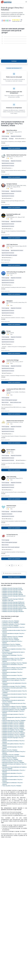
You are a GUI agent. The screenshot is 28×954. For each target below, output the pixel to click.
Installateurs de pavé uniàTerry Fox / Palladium (13, 733)
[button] (26, 1)
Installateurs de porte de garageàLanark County (14, 606)
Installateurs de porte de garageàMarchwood (13, 603)
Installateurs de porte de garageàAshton (12, 592)
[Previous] (7, 565)
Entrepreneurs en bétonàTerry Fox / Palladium (13, 658)
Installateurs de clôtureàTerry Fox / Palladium (13, 726)
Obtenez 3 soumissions (14, 577)
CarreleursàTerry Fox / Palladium (10, 622)
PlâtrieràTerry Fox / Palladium (9, 757)
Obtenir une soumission (14, 148)
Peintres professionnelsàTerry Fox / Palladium (13, 756)
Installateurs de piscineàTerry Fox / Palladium (13, 734)
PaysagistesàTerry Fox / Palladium (10, 754)
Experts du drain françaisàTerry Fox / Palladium (13, 720)
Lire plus (3, 143)
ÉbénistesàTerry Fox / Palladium (10, 638)
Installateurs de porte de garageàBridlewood (13, 602)
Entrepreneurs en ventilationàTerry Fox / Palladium (14, 708)
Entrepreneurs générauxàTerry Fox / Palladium (13, 709)
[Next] (21, 565)
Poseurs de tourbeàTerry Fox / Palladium (12, 761)
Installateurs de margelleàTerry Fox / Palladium (13, 729)
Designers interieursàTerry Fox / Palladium (12, 636)
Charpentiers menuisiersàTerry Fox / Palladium (13, 624)
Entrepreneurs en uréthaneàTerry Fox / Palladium (14, 706)
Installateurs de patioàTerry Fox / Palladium (12, 731)
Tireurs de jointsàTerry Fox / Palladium (11, 785)
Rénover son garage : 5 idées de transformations (14, 825)
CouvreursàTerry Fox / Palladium (10, 625)
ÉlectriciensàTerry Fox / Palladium (10, 639)
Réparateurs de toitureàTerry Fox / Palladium (13, 762)
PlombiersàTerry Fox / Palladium (10, 759)
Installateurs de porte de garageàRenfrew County (14, 608)
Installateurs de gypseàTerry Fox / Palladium (13, 728)
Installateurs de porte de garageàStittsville (12, 594)
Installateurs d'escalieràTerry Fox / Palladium (13, 722)
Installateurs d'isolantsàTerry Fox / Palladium (13, 723)
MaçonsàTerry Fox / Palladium (9, 750)
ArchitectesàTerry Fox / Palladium (10, 621)
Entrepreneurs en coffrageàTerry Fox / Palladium (14, 667)
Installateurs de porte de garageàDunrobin (12, 589)
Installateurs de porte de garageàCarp (11, 591)
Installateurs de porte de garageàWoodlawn (13, 611)
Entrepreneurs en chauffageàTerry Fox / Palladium (14, 663)
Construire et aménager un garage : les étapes (13, 831)
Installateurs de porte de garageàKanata (12, 588)
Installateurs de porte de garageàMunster (12, 610)
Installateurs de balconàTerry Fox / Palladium (13, 725)
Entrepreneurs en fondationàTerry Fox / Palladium (14, 678)
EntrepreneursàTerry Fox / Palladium (11, 644)
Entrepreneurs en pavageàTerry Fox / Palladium (14, 686)
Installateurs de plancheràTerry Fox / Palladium (13, 736)
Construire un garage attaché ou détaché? (12, 826)
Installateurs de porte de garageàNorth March (13, 605)
